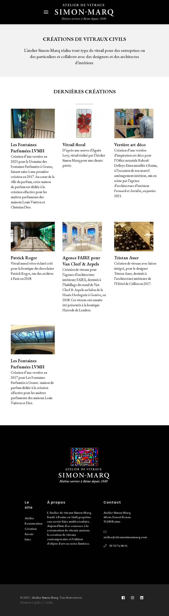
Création (31, 529)
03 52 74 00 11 (118, 546)
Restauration (33, 523)
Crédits (48, 602)
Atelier (29, 518)
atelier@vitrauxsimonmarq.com (125, 537)
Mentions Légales (30, 602)
